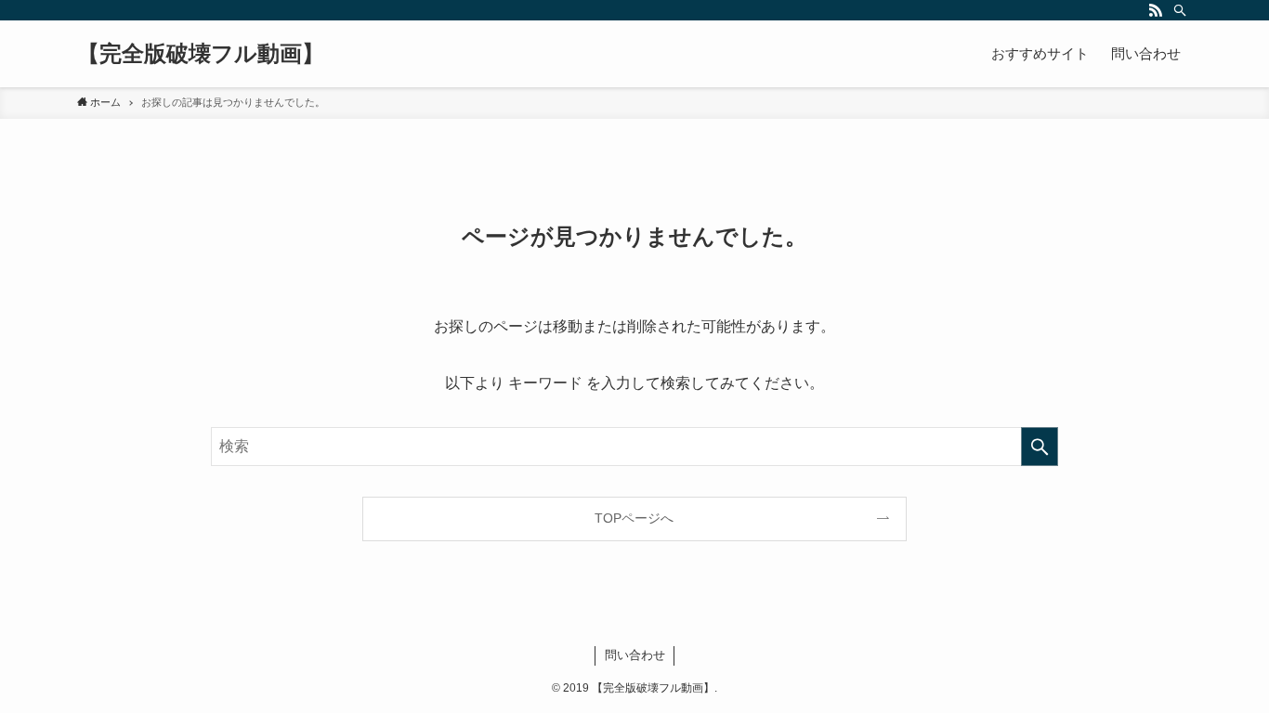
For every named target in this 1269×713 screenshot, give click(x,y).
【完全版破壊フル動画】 (200, 54)
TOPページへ (634, 518)
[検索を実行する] (1039, 446)
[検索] (1180, 10)
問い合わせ (635, 655)
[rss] (1156, 10)
